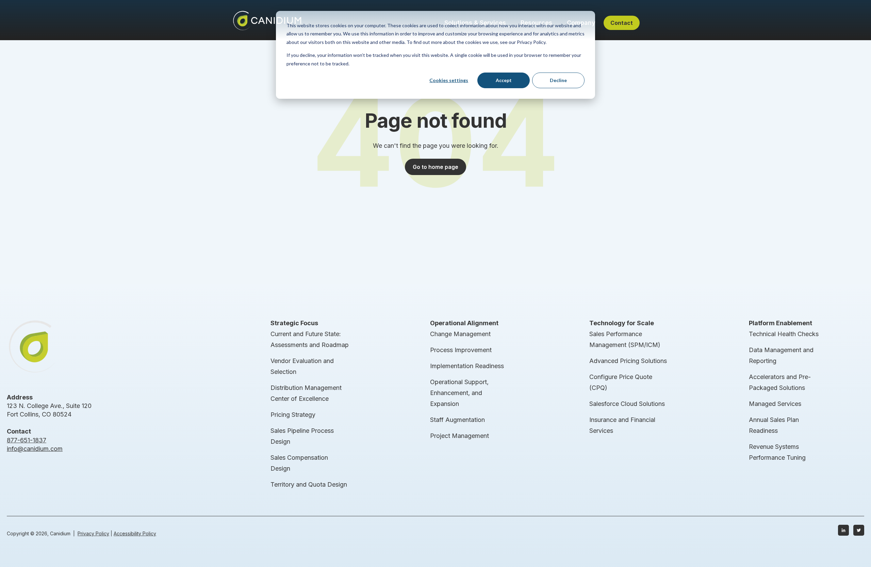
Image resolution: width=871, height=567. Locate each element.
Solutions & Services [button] (475, 22)
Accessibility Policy (135, 533)
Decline (558, 80)
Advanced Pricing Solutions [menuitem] (628, 360)
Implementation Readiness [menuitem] (467, 365)
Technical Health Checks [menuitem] (784, 333)
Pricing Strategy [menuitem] (292, 414)
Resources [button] (536, 22)
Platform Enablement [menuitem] (780, 323)
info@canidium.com (35, 448)
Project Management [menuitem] (459, 435)
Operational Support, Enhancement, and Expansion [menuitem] (459, 392)
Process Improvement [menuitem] (461, 349)
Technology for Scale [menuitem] (621, 323)
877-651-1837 (26, 440)
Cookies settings (448, 80)
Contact (621, 22)
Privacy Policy (93, 533)
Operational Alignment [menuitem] (464, 323)
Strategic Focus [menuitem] (294, 323)
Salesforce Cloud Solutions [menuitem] (627, 403)
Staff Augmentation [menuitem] (457, 419)
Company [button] (581, 22)
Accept (504, 80)
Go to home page (435, 166)
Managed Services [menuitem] (775, 403)
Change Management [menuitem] (460, 333)
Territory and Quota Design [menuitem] (308, 484)
